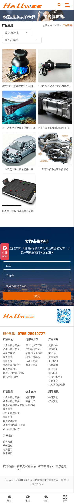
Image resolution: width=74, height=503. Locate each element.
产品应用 (67, 25)
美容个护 (53, 345)
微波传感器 (31, 365)
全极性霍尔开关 (11, 345)
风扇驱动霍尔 (10, 421)
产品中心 (8, 339)
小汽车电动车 (55, 376)
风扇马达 (53, 365)
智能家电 (53, 349)
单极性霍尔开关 (11, 349)
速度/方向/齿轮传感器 (14, 425)
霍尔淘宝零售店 (26, 466)
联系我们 (7, 453)
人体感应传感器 (34, 353)
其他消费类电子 (56, 384)
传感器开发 (32, 339)
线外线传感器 (33, 357)
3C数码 (52, 353)
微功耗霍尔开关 (11, 365)
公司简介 (7, 441)
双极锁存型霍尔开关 (13, 405)
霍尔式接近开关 (34, 345)
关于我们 (8, 435)
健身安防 (53, 357)
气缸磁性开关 (33, 349)
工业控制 (53, 361)
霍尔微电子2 (45, 466)
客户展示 (7, 449)
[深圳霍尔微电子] (22, 5)
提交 (37, 296)
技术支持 (31, 391)
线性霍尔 (7, 357)
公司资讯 (53, 397)
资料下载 (30, 397)
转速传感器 (31, 361)
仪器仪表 (53, 373)
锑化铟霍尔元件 (11, 376)
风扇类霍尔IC (10, 369)
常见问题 (30, 405)
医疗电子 (53, 369)
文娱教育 (53, 380)
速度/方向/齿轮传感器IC (14, 373)
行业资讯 (53, 401)
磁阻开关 (7, 361)
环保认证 (30, 401)
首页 (56, 25)
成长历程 (7, 445)
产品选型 (8, 391)
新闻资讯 (53, 391)
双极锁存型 (9, 353)
